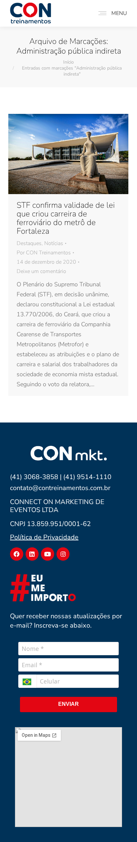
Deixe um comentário (41, 271)
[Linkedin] (32, 554)
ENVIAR (68, 704)
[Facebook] (16, 554)
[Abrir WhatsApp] (121, 825)
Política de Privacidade (44, 537)
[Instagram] (63, 554)
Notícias (53, 243)
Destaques (29, 243)
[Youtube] (47, 554)
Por (44, 252)
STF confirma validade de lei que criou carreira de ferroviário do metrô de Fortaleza (66, 218)
